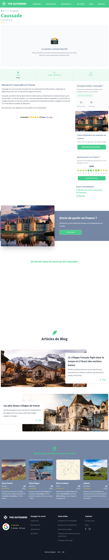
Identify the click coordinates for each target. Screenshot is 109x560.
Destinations (51, 4)
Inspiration (37, 4)
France (7, 11)
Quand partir (35, 529)
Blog (91, 4)
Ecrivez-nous (90, 521)
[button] (36, 117)
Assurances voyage (64, 529)
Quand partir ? (66, 4)
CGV (63, 552)
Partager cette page (65, 540)
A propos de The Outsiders (67, 521)
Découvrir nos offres (92, 147)
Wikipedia (81, 196)
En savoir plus (92, 178)
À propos (101, 4)
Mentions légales (50, 552)
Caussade (15, 11)
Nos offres (80, 4)
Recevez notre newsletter (67, 525)
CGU (58, 552)
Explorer (71, 232)
